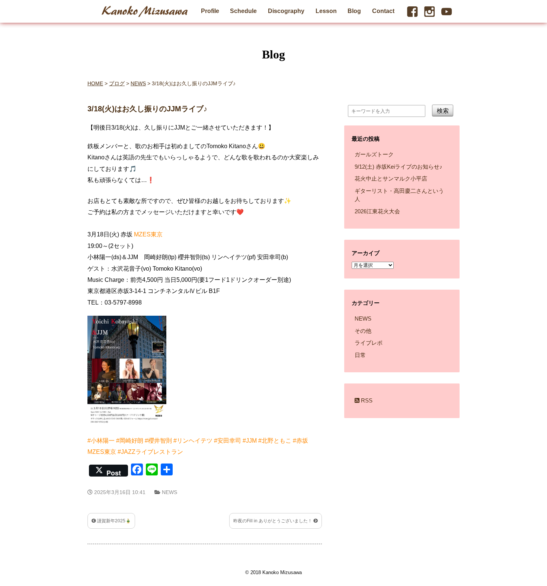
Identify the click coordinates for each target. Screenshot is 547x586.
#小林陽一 (101, 440)
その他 (363, 331)
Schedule (243, 11)
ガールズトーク (374, 154)
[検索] (450, 129)
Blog (354, 11)
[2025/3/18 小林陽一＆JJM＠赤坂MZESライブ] (129, 429)
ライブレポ (369, 343)
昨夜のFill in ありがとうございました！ (273, 520)
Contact (383, 11)
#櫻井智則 (158, 440)
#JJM (250, 440)
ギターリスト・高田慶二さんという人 (399, 195)
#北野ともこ (274, 440)
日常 (360, 355)
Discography (286, 11)
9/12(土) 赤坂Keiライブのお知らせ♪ (398, 166)
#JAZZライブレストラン (150, 452)
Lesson (326, 11)
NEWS (169, 492)
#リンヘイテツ (192, 440)
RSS (365, 400)
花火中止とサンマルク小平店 (391, 178)
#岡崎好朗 (129, 440)
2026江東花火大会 (377, 211)
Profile (210, 11)
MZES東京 (148, 234)
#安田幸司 (227, 440)
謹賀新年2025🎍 (113, 520)
